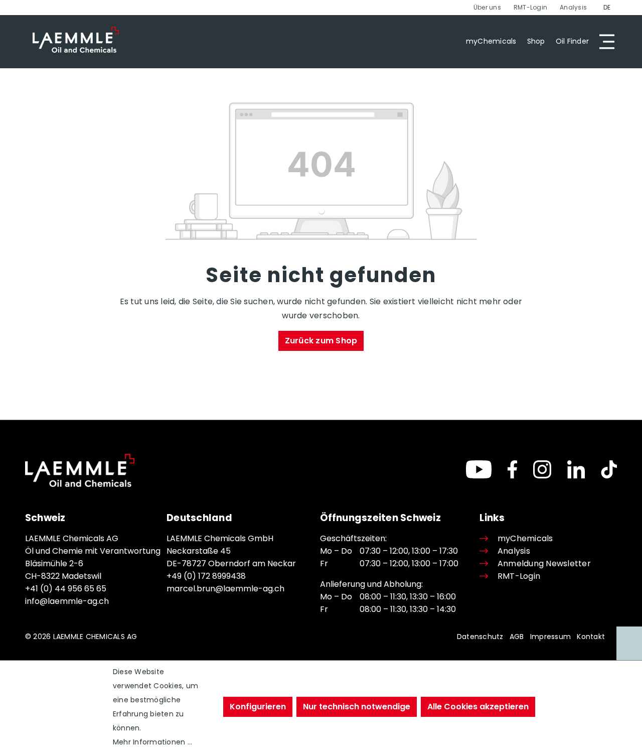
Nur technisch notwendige (356, 706)
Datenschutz (480, 637)
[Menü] (603, 41)
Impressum (550, 637)
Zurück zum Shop (321, 340)
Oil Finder (572, 41)
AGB (517, 637)
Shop (536, 41)
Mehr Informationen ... (152, 742)
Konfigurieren (258, 706)
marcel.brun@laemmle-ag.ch (225, 588)
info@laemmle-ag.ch (67, 601)
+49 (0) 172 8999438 (206, 576)
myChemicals (491, 41)
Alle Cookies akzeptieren (478, 706)
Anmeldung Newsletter (544, 563)
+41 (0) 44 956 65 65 (65, 588)
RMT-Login (530, 7)
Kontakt (591, 637)
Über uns (487, 7)
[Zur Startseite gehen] (76, 40)
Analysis (573, 7)
